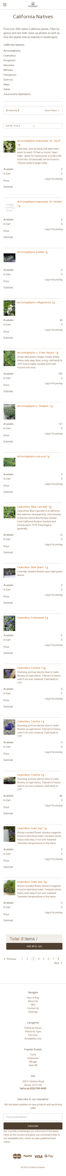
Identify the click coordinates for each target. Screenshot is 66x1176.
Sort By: (9, 125)
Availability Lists (33, 1038)
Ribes (7, 84)
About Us (33, 1001)
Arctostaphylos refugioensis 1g (36, 302)
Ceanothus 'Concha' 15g (31, 667)
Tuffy (33, 1054)
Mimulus (8, 70)
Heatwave (33, 1058)
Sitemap (33, 1012)
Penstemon (10, 74)
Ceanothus (10, 55)
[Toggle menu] (4, 4)
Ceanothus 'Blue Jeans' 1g (32, 567)
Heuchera (9, 65)
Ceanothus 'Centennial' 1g (32, 617)
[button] (33, 110)
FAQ (33, 1004)
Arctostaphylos (12, 50)
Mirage (33, 1061)
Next (57, 963)
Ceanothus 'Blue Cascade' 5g (34, 506)
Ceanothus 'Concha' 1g (30, 721)
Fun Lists (33, 1035)
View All (33, 1065)
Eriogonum (10, 60)
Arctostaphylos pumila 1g (32, 252)
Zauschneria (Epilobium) (17, 94)
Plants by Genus (33, 1028)
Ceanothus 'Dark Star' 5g (32, 881)
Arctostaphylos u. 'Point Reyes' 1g (38, 352)
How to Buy (33, 997)
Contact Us (33, 1008)
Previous (11, 959)
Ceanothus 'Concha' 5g (30, 774)
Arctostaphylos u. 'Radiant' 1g (35, 406)
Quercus (8, 79)
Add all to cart (34, 946)
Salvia (7, 89)
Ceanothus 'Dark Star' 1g (32, 828)
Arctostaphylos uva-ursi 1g (33, 456)
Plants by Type (33, 1031)
